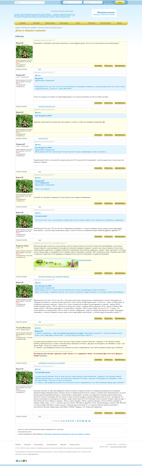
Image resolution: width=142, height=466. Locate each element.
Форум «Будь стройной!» (29, 27)
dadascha (66, 276)
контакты (43, 355)
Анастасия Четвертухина (118, 447)
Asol (39, 69)
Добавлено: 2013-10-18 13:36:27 (43, 366)
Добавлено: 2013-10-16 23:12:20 (43, 324)
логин (66, 2)
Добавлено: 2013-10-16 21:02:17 (43, 40)
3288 (24, 339)
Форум (119, 23)
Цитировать (120, 65)
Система (36, 23)
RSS (22, 36)
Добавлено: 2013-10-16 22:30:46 (43, 279)
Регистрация (107, 1)
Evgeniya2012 (65, 434)
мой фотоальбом (85, 260)
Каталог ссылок (74, 444)
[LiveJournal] (26, 460)
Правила (18, 444)
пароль (87, 2)
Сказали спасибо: (21, 69)
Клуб (78, 23)
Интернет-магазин (106, 12)
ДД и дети (41, 27)
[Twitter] (19, 460)
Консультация (106, 23)
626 (24, 257)
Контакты (63, 444)
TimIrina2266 (48, 434)
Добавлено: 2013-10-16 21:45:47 (43, 72)
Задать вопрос (38, 444)
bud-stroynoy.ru (33, 454)
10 (83, 421)
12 (89, 421)
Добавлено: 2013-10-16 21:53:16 (43, 109)
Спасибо (98, 65)
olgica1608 (59, 276)
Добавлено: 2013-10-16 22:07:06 (43, 174)
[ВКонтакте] (17, 460)
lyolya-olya (74, 434)
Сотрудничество (52, 444)
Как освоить (64, 23)
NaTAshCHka (56, 434)
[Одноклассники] (21, 460)
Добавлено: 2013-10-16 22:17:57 (43, 209)
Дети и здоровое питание (53, 27)
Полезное (91, 23)
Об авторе (27, 444)
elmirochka (48, 106)
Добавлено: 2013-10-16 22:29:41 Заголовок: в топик (49, 243)
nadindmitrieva (42, 363)
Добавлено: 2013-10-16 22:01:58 (43, 141)
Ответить (108, 65)
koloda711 (81, 434)
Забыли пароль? (109, 3)
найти (17, 2)
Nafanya (87, 434)
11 (86, 421)
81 (24, 86)
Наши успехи (50, 23)
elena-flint (41, 106)
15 (24, 66)
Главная (23, 23)
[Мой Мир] (24, 460)
